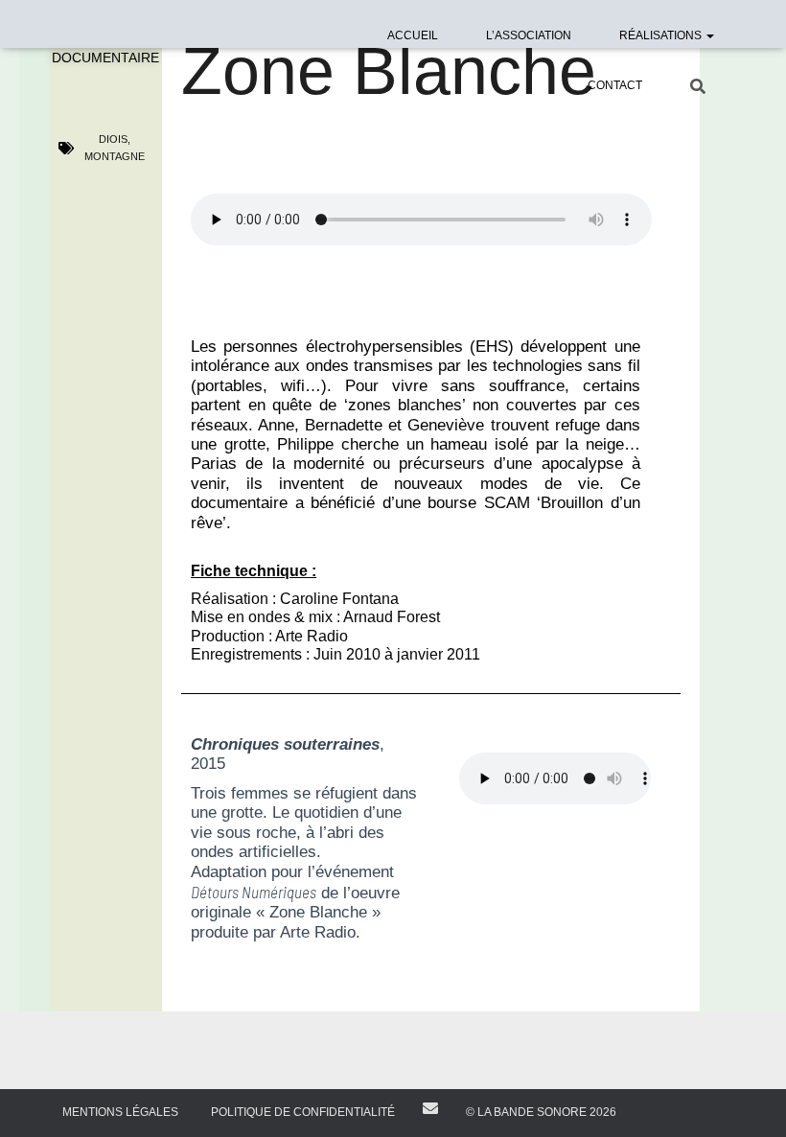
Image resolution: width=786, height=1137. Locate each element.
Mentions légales (120, 1112)
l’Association (528, 35)
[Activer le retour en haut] (748, 1099)
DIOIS (113, 139)
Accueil (412, 35)
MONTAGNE (114, 156)
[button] (709, 35)
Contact (615, 85)
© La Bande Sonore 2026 (541, 1112)
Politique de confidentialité (303, 1112)
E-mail (430, 1108)
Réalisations (662, 35)
